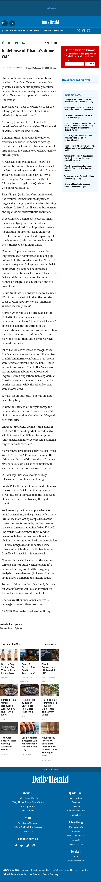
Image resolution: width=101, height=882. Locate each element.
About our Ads (76, 827)
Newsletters (75, 814)
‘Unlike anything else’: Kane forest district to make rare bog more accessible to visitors (78, 158)
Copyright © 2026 (10, 869)
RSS (76, 856)
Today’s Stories (17, 30)
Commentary (6, 628)
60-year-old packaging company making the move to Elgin (77, 185)
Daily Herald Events (28, 797)
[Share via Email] (18, 43)
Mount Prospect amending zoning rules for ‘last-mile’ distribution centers (78, 168)
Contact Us (28, 831)
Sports (37, 30)
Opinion (47, 30)
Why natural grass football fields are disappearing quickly (79, 177)
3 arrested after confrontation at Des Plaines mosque (78, 116)
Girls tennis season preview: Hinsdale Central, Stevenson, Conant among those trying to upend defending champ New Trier (79, 126)
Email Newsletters (75, 860)
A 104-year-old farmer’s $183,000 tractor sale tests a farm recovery (78, 100)
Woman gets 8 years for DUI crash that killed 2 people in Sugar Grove (78, 108)
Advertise (75, 831)
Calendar (76, 806)
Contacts (76, 839)
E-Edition (77, 797)
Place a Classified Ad (76, 835)
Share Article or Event (75, 810)
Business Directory (76, 843)
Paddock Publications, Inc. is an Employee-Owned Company (30, 874)
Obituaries (58, 30)
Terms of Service (28, 810)
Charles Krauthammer (14, 67)
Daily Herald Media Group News (28, 802)
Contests (76, 802)
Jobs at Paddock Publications (28, 827)
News (29, 30)
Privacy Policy (28, 806)
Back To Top (51, 769)
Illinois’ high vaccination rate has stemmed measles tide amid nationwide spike (78, 137)
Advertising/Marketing (28, 822)
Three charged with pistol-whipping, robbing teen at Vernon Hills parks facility (79, 148)
